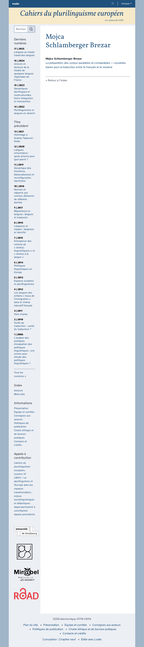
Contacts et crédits (74, 633)
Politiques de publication (47, 629)
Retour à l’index (57, 80)
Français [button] (125, 3)
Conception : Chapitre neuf (59, 639)
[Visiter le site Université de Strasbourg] (24, 531)
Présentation (21, 408)
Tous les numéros (19, 374)
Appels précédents (24, 514)
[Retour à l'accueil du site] (72, 16)
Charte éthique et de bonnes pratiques (24, 434)
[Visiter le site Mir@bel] (24, 574)
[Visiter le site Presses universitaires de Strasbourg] (24, 551)
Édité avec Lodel (91, 639)
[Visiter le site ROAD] (24, 593)
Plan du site (30, 625)
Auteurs (18, 390)
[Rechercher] (31, 29)
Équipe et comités (24, 412)
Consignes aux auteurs (106, 625)
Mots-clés (19, 394)
